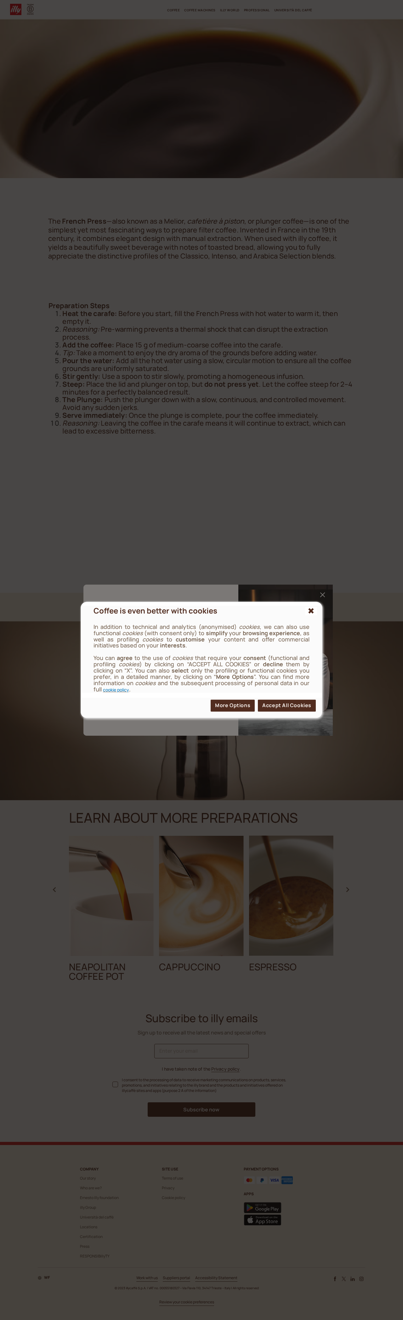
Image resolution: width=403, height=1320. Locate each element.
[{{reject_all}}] (311, 611)
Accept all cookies (286, 705)
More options (232, 705)
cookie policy (116, 690)
